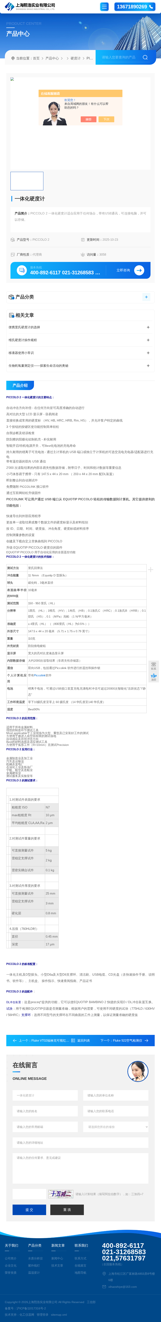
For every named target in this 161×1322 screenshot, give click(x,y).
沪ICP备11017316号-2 (31, 1308)
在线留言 (80, 1265)
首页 (36, 58)
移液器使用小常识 (21, 353)
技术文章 (57, 1265)
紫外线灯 (34, 1265)
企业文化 (11, 1265)
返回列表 (83, 1040)
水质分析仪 (35, 1258)
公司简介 (11, 1258)
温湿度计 (34, 1272)
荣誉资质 (11, 1272)
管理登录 (42, 1314)
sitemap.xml (59, 1314)
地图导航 (80, 1272)
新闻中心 (57, 1258)
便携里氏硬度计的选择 (24, 327)
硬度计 (76, 58)
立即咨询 (123, 270)
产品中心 (52, 58)
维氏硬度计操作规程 (23, 340)
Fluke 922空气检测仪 (127, 1040)
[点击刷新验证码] (60, 1194)
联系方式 (80, 1258)
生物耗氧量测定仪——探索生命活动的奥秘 (38, 365)
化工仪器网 (26, 1314)
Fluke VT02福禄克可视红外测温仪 (55, 1040)
